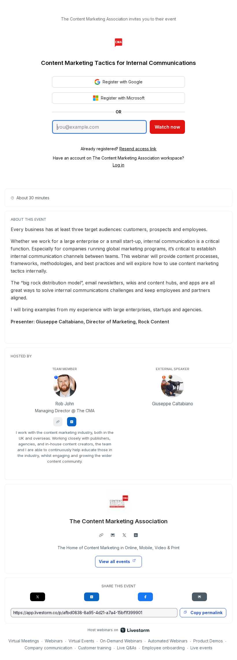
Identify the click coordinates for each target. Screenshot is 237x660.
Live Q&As (126, 647)
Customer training (94, 647)
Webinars (54, 640)
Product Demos (208, 640)
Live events (201, 647)
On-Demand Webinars (121, 640)
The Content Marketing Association (118, 521)
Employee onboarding (163, 647)
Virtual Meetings (23, 640)
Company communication (48, 647)
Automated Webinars (168, 640)
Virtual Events (81, 640)
